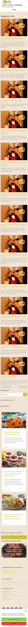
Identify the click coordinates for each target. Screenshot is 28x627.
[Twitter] (7, 608)
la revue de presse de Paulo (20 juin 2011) (13, 224)
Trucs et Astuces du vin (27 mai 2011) (12, 346)
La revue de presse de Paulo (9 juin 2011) (13, 286)
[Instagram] (16, 608)
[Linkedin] (20, 608)
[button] (25, 611)
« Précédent (6, 387)
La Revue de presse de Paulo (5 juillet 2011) (14, 194)
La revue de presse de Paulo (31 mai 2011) (14, 316)
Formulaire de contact (7, 570)
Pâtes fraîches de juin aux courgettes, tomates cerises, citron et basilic (13, 517)
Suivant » (22, 387)
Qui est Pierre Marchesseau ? (9, 591)
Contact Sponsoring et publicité (9, 572)
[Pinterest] (12, 608)
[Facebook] (3, 608)
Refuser (14, 623)
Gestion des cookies (7, 599)
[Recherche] (25, 394)
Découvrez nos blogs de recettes (10, 582)
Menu (14, 9)
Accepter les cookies (14, 619)
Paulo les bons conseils (8, 377)
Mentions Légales (6, 593)
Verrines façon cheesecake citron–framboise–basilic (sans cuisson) (14, 474)
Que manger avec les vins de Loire (11, 100)
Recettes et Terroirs (12, 5)
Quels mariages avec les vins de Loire (12, 70)
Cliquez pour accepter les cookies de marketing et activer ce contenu (14, 550)
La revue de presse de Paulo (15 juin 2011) (13, 255)
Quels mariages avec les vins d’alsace (12, 38)
